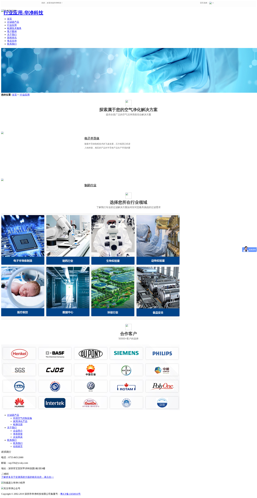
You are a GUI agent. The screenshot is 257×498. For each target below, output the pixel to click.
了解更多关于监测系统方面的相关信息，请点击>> (27, 477)
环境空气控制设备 (22, 418)
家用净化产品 (20, 421)
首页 (14, 94)
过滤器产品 (13, 22)
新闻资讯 (12, 37)
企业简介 (18, 430)
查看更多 (95, 157)
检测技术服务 (14, 28)
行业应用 (12, 25)
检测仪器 (18, 424)
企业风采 (18, 437)
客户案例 (12, 31)
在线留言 (18, 446)
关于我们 (12, 34)
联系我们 (12, 44)
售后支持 (12, 41)
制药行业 (90, 185)
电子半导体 (91, 138)
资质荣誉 (18, 434)
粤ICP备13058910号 (70, 494)
